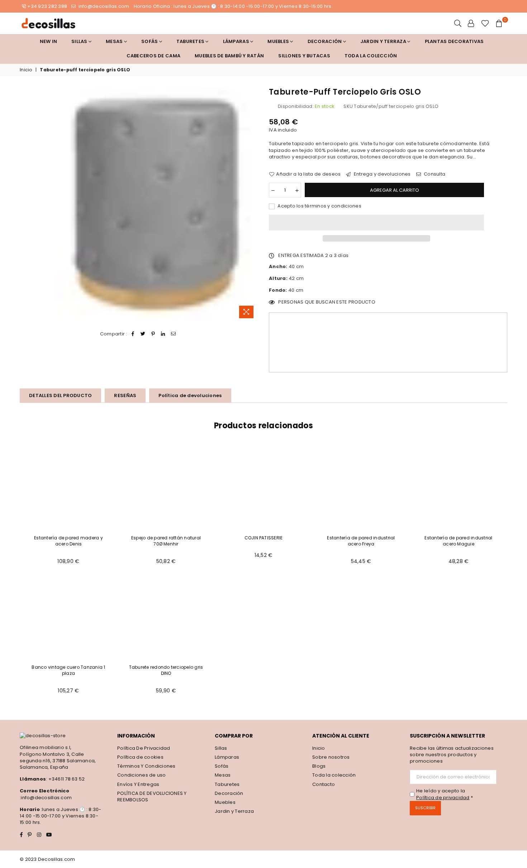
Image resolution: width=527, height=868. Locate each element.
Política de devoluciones (190, 395)
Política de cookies (140, 757)
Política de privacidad (443, 797)
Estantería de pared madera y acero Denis (68, 541)
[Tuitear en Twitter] (143, 334)
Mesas (115, 41)
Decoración (229, 793)
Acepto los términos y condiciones (318, 206)
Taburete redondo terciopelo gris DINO (166, 670)
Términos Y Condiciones (146, 766)
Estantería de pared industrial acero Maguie (458, 541)
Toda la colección (371, 55)
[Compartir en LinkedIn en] (163, 334)
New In (48, 41)
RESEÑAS (125, 395)
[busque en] (458, 23)
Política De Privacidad (143, 748)
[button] (376, 222)
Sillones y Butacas (304, 55)
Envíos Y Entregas (138, 784)
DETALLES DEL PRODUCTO (60, 395)
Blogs (319, 766)
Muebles (278, 41)
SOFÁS (150, 41)
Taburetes (191, 41)
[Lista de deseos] (485, 23)
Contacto (323, 784)
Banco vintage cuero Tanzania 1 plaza (68, 670)
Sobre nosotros (331, 757)
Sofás (221, 766)
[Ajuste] (471, 23)
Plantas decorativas (454, 41)
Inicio (26, 70)
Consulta (434, 174)
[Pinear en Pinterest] (153, 334)
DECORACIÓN (325, 41)
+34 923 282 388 (47, 6)
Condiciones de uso (141, 775)
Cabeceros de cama (153, 55)
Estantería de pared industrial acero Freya (361, 541)
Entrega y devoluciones (381, 174)
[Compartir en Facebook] (133, 334)
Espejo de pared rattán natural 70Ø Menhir (166, 541)
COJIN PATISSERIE (263, 538)
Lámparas (236, 41)
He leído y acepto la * (444, 794)
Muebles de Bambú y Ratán (229, 55)
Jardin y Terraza (383, 41)
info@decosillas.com (103, 6)
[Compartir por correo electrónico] (173, 334)
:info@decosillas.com (46, 797)
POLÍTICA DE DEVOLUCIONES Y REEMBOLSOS (152, 796)
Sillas (80, 41)
